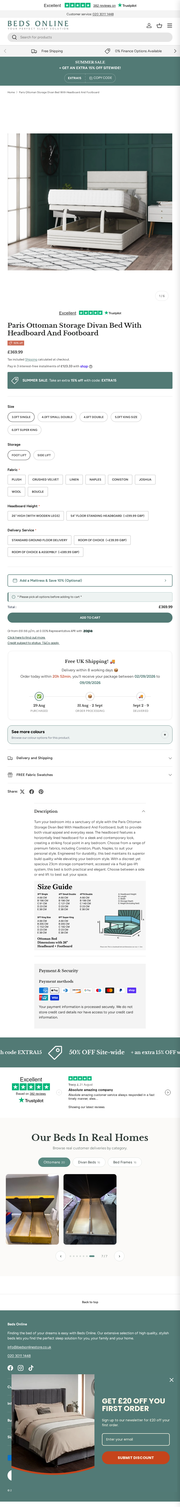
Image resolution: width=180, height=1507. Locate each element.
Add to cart (90, 617)
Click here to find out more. (26, 637)
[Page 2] (77, 1256)
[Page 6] (90, 1256)
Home (11, 92)
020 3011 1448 (103, 14)
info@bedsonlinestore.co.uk (29, 1347)
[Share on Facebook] (31, 791)
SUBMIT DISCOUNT (136, 1457)
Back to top (90, 1302)
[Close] (171, 1380)
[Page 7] (93, 1256)
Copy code (103, 78)
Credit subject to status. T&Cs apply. (34, 643)
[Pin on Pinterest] (41, 791)
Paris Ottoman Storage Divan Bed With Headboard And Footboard (59, 92)
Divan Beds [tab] (89, 1162)
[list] (90, 202)
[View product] (27, 1209)
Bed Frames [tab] (124, 1162)
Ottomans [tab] (54, 1162)
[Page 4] (84, 1256)
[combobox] (90, 37)
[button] (159, 25)
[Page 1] (72, 1256)
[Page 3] (80, 1256)
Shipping (31, 359)
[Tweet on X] (22, 791)
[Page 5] (87, 1256)
